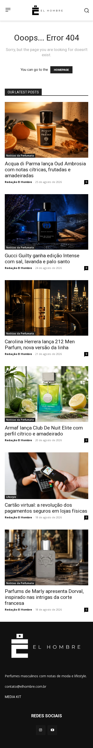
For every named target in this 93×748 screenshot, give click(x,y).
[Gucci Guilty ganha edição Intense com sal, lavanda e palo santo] (46, 222)
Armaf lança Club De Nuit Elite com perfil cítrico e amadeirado (44, 431)
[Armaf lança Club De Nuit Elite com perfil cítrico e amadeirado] (46, 394)
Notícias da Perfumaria (20, 155)
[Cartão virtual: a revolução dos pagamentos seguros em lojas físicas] (46, 475)
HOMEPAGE (61, 69)
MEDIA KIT (13, 697)
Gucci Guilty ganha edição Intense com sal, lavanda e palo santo (42, 258)
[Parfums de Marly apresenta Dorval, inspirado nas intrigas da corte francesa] (46, 557)
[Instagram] (40, 730)
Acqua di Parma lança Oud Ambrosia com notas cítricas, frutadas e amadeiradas (45, 169)
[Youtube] (52, 730)
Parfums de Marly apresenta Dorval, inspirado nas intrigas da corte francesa (44, 597)
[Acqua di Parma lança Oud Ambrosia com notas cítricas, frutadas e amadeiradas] (46, 129)
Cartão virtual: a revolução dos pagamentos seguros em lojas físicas (46, 508)
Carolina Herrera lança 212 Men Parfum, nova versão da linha (40, 344)
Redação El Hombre (18, 182)
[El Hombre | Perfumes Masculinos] (47, 10)
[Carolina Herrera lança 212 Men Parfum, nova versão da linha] (46, 308)
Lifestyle (11, 497)
